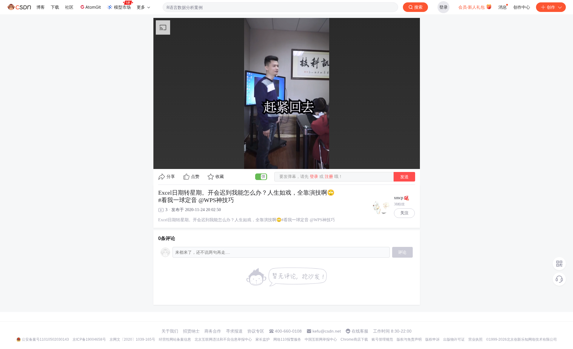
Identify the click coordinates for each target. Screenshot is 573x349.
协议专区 (255, 331)
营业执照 (475, 339)
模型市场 (122, 7)
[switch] (261, 177)
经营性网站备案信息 (175, 339)
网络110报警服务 (287, 339)
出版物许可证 (454, 339)
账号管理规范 (382, 339)
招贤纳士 (191, 331)
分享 (171, 176)
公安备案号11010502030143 (45, 339)
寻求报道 (234, 331)
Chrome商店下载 (354, 339)
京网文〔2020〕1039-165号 (132, 339)
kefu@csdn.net (326, 331)
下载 (55, 7)
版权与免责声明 (409, 339)
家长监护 (262, 339)
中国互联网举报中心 (321, 339)
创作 (551, 7)
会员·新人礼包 (472, 7)
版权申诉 (432, 339)
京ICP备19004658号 (89, 339)
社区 (69, 7)
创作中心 (521, 7)
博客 (40, 7)
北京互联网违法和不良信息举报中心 (223, 339)
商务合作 (212, 331)
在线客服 (360, 331)
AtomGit (93, 7)
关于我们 (169, 331)
